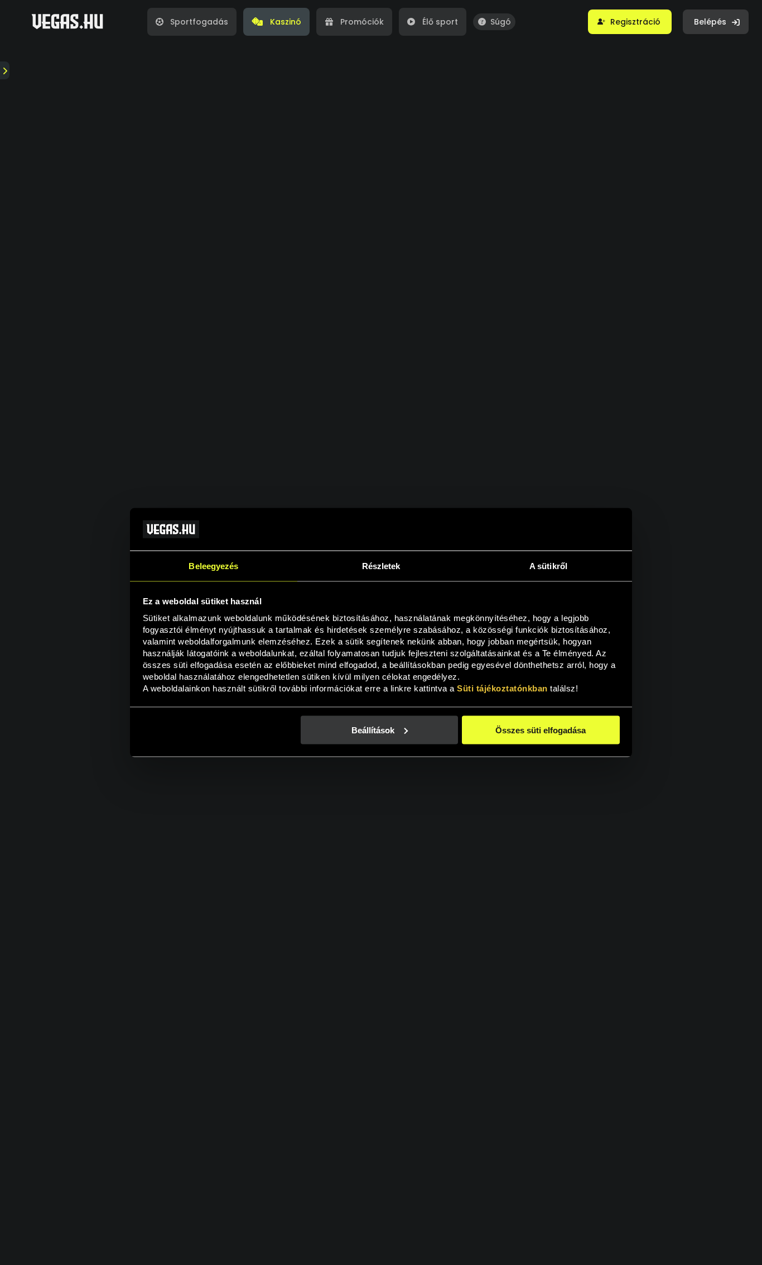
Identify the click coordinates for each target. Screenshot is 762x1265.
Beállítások (372, 729)
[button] (630, 21)
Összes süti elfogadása (540, 729)
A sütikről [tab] (548, 566)
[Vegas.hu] (67, 22)
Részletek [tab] (381, 566)
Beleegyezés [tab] (213, 566)
